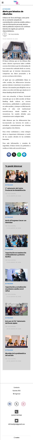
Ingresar (17, 394)
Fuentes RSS (17, 390)
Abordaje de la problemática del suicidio (15, 354)
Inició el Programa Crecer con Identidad (15, 221)
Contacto (16, 387)
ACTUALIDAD (6, 9)
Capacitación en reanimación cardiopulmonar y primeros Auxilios (15, 255)
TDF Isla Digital (13, 34)
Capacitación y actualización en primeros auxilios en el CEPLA (15, 289)
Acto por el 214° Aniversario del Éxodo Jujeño (15, 322)
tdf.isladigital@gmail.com (16, 424)
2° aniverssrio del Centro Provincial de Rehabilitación (15, 189)
